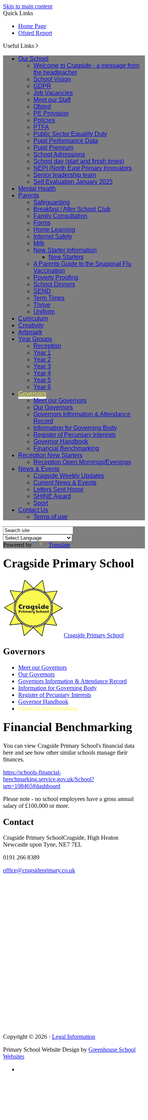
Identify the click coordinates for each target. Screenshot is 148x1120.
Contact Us (33, 510)
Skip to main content (27, 6)
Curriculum (33, 318)
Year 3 (42, 366)
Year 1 (42, 352)
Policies (44, 120)
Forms (41, 223)
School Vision (52, 79)
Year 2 (42, 359)
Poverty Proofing (55, 277)
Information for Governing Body (75, 428)
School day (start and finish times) (78, 161)
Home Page (32, 26)
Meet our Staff (52, 99)
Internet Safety (52, 236)
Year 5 (42, 380)
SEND (42, 291)
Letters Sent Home (58, 489)
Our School (33, 58)
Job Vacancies (53, 93)
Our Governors (53, 407)
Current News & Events (64, 482)
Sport (40, 503)
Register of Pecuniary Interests (74, 434)
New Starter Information (65, 250)
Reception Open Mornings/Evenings (82, 462)
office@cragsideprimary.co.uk (39, 870)
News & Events (39, 469)
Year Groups (35, 339)
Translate (59, 545)
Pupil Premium (53, 147)
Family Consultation (60, 216)
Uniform (44, 311)
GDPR (42, 86)
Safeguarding (51, 202)
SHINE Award (52, 496)
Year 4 (42, 373)
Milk (38, 243)
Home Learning (54, 229)
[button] (37, 45)
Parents (28, 195)
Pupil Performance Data (65, 140)
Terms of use (50, 516)
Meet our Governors (60, 400)
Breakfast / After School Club (71, 209)
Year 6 (42, 387)
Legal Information (73, 1036)
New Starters (66, 257)
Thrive (41, 305)
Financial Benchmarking (66, 448)
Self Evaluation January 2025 (73, 182)
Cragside (94, 635)
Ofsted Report (35, 33)
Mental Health (37, 188)
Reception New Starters (50, 455)
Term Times (49, 298)
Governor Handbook (60, 441)
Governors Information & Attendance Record (72, 681)
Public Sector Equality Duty (70, 134)
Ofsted (42, 106)
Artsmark (30, 332)
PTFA (41, 127)
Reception (47, 346)
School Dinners (54, 284)
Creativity (31, 325)
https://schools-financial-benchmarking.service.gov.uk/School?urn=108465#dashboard (48, 779)
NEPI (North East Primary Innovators (82, 168)
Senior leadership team (64, 175)
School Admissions (59, 154)
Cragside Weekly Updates (68, 475)
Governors (32, 393)
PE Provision (51, 113)
